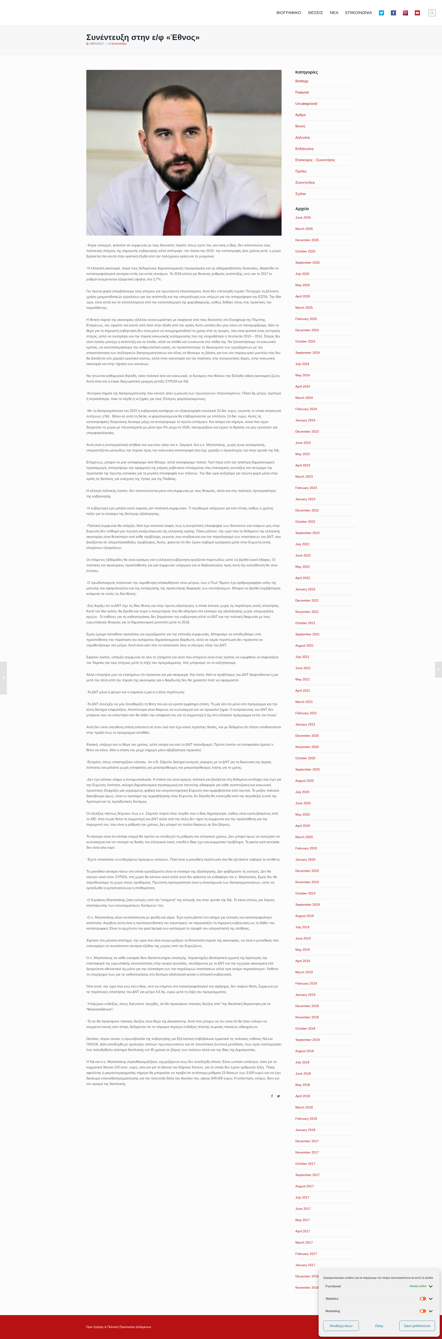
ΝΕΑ (334, 12)
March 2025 (304, 307)
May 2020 (302, 814)
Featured (302, 92)
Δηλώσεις (302, 137)
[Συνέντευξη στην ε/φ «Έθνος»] (272, 1096)
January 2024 (305, 420)
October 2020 (305, 758)
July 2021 (302, 657)
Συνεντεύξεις (119, 43)
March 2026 (304, 229)
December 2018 (307, 1006)
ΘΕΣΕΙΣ (315, 12)
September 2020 (307, 769)
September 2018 (307, 1040)
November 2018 (307, 1017)
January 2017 (305, 1265)
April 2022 (302, 578)
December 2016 (307, 1276)
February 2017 (306, 1254)
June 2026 (303, 217)
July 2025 (302, 274)
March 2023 (304, 476)
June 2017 (303, 1209)
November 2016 (307, 1287)
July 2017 (302, 1197)
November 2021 (307, 612)
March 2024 (304, 398)
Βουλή (300, 126)
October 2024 (305, 341)
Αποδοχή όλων (341, 1326)
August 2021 (304, 645)
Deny (379, 1326)
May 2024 (302, 375)
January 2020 (305, 859)
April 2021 (302, 690)
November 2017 (307, 1152)
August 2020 (304, 780)
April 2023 (302, 465)
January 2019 (305, 994)
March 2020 (304, 837)
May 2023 (302, 454)
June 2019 (303, 938)
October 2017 (305, 1163)
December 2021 (307, 600)
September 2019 (307, 904)
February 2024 (306, 409)
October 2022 (305, 521)
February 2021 (306, 713)
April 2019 (302, 961)
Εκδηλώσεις (304, 149)
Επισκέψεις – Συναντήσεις (315, 160)
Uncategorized (306, 104)
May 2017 (302, 1220)
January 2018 (305, 1130)
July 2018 (302, 1062)
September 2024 (307, 352)
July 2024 (302, 364)
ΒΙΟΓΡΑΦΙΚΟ (288, 12)
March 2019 (304, 972)
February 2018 (306, 1118)
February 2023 (306, 488)
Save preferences (417, 1326)
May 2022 (302, 566)
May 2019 (302, 949)
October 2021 (305, 623)
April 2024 (302, 386)
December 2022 (307, 510)
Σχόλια (300, 194)
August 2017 (304, 1186)
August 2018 (304, 1051)
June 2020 (303, 803)
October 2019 (305, 893)
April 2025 (302, 296)
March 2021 (304, 702)
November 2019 (307, 882)
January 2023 (305, 499)
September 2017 (307, 1175)
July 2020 (302, 792)
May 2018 (302, 1085)
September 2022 (307, 533)
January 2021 (305, 724)
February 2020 (306, 848)
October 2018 (305, 1028)
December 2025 (307, 240)
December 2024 (307, 330)
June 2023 (303, 443)
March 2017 (304, 1242)
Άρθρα (300, 115)
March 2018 (304, 1107)
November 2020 (307, 747)
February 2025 (306, 319)
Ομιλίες (301, 171)
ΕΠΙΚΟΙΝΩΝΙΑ (358, 12)
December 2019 (307, 871)
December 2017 (307, 1141)
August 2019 (304, 916)
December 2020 (307, 735)
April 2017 (302, 1231)
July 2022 (302, 544)
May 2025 (302, 285)
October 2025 (305, 251)
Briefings (301, 81)
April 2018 (302, 1096)
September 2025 (307, 262)
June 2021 (303, 668)
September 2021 (307, 634)
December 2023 (307, 431)
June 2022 (303, 555)
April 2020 (302, 826)
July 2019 (302, 927)
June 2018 (303, 1073)
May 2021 (302, 679)
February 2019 (306, 983)
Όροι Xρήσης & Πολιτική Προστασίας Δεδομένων (118, 1327)
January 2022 (305, 589)
